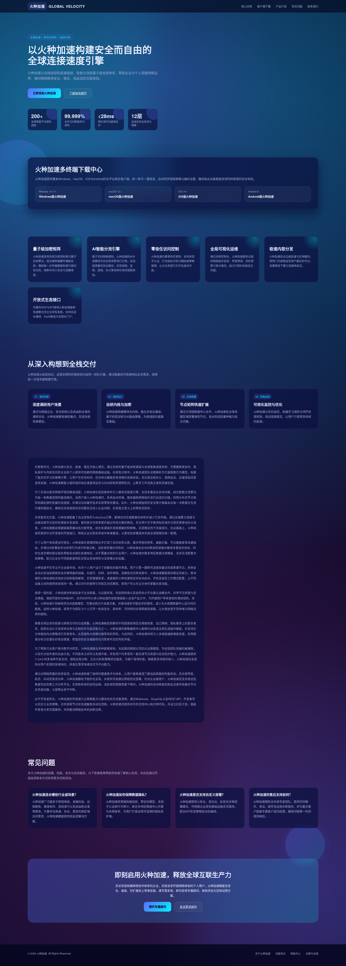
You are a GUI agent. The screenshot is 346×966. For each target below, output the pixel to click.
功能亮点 (280, 953)
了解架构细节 (78, 93)
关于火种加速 (262, 953)
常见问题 (297, 6)
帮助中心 (295, 953)
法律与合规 (312, 953)
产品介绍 (281, 6)
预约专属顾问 (157, 907)
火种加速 (42, 953)
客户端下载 (264, 6)
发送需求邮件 (188, 907)
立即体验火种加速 (44, 93)
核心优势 (246, 6)
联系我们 (312, 6)
